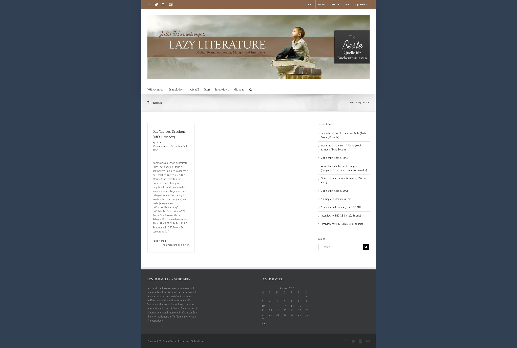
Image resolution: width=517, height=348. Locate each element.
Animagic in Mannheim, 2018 (337, 199)
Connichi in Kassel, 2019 (334, 158)
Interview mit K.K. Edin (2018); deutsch (342, 224)
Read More (158, 240)
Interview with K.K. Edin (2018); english (342, 215)
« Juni (265, 323)
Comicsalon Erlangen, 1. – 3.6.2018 (341, 207)
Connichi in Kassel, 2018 (334, 190)
